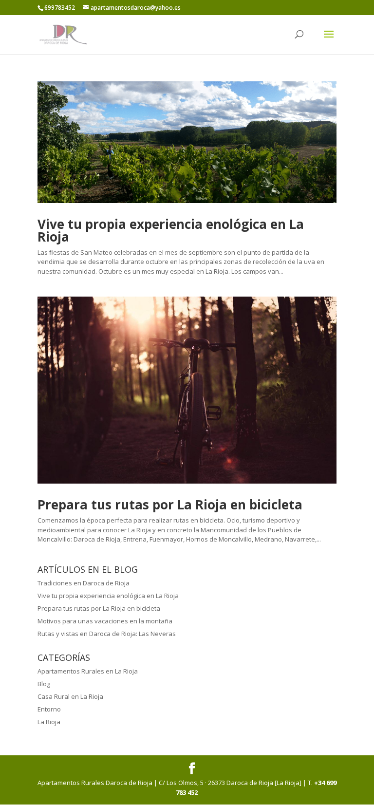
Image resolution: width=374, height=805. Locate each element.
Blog (43, 683)
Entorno (49, 709)
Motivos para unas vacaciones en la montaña (104, 621)
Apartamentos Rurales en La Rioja (87, 671)
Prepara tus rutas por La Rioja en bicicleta (169, 504)
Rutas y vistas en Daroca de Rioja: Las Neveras (106, 633)
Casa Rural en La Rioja (70, 696)
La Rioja (48, 721)
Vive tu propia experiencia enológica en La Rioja (170, 230)
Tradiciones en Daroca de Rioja (83, 583)
